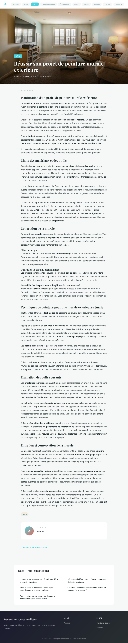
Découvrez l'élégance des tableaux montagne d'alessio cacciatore (87, 580)
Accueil (16, 4)
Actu (26, 4)
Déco (35, 4)
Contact (99, 627)
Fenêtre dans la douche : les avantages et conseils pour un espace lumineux (37, 588)
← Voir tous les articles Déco (34, 547)
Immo (76, 4)
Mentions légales (103, 623)
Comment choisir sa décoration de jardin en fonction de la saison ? (87, 588)
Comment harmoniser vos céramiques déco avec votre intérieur (39, 580)
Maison (97, 4)
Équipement (64, 4)
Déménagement (48, 4)
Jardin (86, 4)
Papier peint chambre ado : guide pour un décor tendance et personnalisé (38, 597)
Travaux (118, 4)
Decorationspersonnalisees (20, 619)
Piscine (107, 4)
